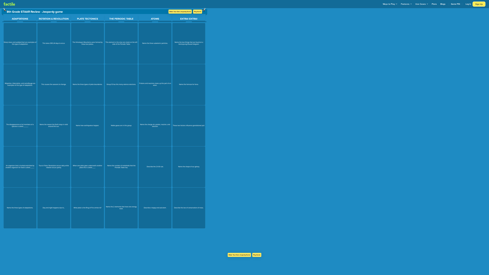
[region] (104, 130)
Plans (434, 4)
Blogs (442, 4)
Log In (468, 4)
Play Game (197, 11)
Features (405, 4)
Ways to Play (389, 4)
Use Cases (420, 4)
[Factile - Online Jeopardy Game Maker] (9, 4)
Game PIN (455, 4)
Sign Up (479, 4)
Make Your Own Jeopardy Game (180, 11)
